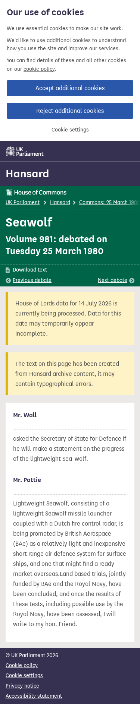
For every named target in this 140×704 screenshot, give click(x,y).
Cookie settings (70, 130)
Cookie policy (22, 665)
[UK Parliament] (25, 151)
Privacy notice (22, 686)
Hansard (27, 173)
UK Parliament (23, 202)
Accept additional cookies (70, 88)
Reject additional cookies (70, 110)
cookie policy (39, 69)
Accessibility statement (34, 696)
